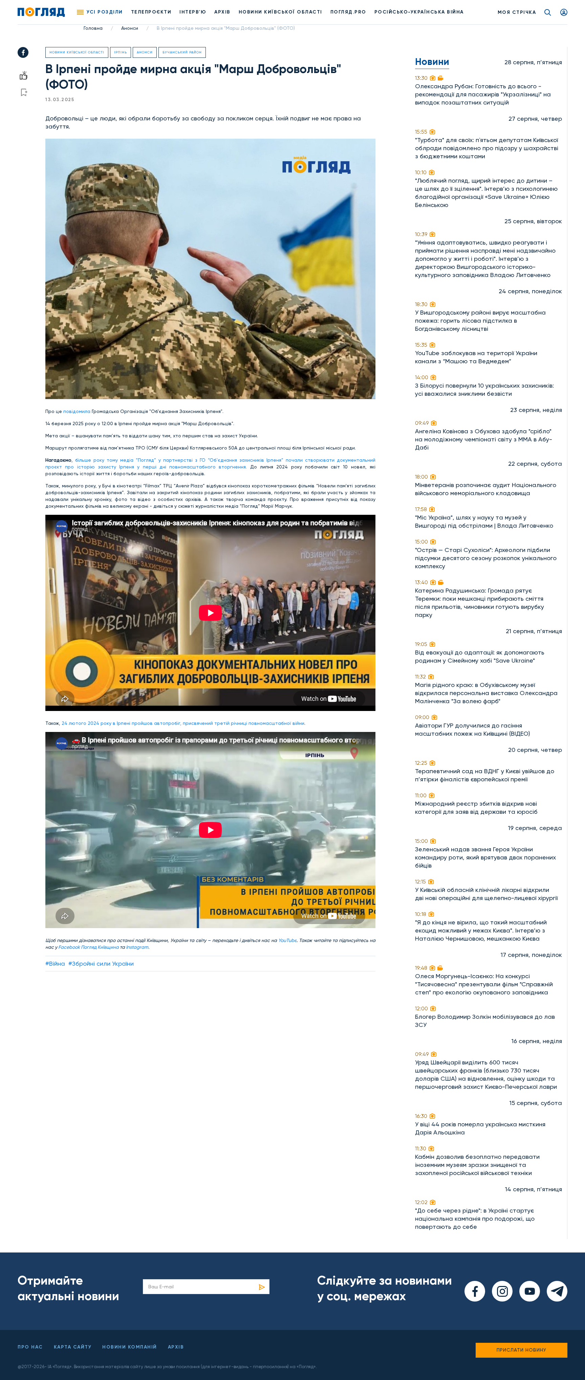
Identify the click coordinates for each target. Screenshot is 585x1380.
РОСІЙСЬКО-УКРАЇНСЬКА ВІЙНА (419, 12)
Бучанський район (182, 52)
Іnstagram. (137, 947)
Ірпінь (120, 52)
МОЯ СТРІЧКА (517, 12)
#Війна (55, 963)
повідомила (76, 411)
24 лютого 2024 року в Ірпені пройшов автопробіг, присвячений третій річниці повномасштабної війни (183, 723)
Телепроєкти (151, 12)
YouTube (287, 940)
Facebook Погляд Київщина (88, 947)
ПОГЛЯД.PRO (348, 12)
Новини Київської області (76, 52)
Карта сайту (73, 1347)
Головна (93, 28)
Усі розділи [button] (105, 12)
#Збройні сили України (101, 963)
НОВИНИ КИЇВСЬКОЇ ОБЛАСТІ (280, 12)
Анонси (129, 28)
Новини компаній (129, 1347)
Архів (222, 12)
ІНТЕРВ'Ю (192, 12)
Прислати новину (521, 1350)
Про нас (30, 1347)
